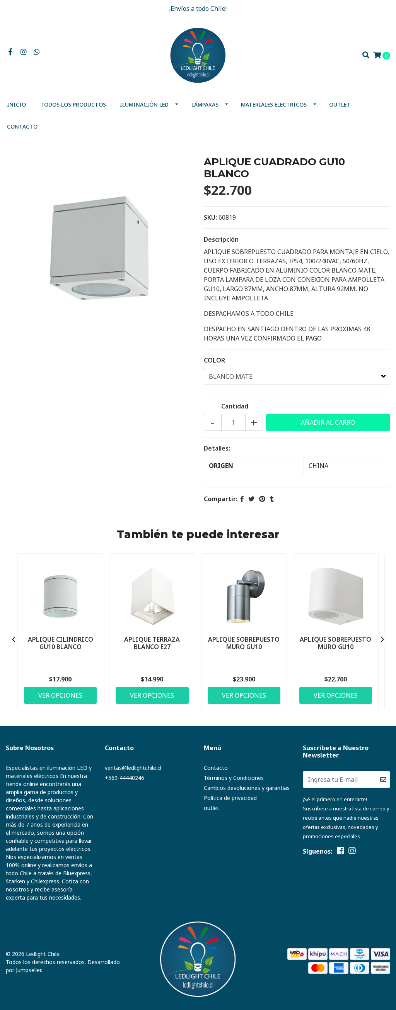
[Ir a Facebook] (10, 52)
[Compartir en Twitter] (251, 499)
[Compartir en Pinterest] (262, 499)
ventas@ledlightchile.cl (133, 767)
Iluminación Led (144, 104)
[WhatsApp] (36, 52)
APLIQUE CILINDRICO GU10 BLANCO (60, 643)
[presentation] (13, 639)
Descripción (221, 239)
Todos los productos (73, 104)
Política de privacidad (230, 798)
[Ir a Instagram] (23, 52)
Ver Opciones (60, 695)
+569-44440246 (124, 777)
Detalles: (217, 448)
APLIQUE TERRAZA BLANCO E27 (152, 643)
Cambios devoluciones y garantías (247, 787)
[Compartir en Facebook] (242, 499)
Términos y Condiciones (234, 777)
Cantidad (234, 406)
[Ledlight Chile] (198, 54)
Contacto (22, 126)
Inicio (16, 104)
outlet (339, 104)
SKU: (210, 217)
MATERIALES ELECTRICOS (274, 104)
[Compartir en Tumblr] (272, 499)
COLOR (214, 360)
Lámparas (204, 104)
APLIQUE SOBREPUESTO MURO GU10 (244, 643)
